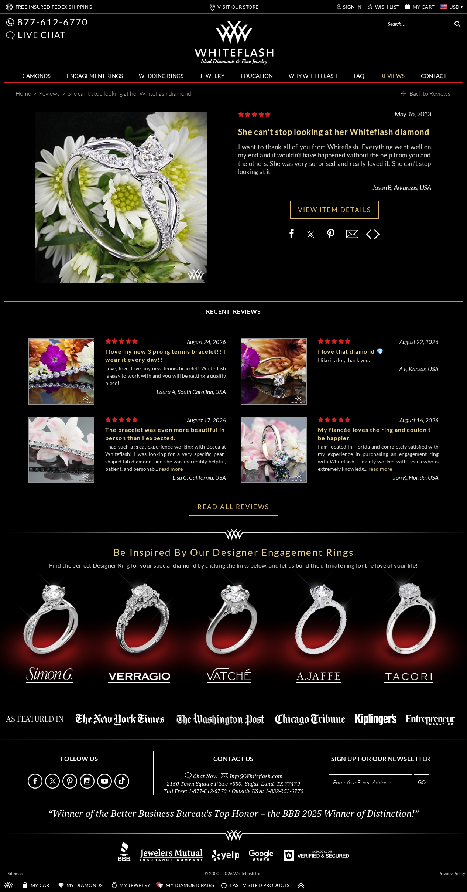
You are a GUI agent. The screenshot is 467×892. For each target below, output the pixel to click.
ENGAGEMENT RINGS (95, 75)
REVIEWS (392, 75)
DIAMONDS (35, 75)
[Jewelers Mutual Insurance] (171, 859)
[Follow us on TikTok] (122, 786)
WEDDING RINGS (161, 75)
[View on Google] (261, 859)
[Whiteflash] (234, 43)
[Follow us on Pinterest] (70, 786)
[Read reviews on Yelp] (225, 859)
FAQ (359, 75)
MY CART (424, 7)
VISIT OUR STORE (237, 7)
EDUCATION (257, 75)
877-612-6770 (52, 21)
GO (422, 782)
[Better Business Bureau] (124, 859)
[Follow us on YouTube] (105, 786)
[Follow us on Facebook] (36, 786)
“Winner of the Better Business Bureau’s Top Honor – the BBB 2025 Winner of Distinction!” (233, 813)
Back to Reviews (429, 93)
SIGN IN (352, 7)
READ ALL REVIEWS (233, 507)
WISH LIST (387, 7)
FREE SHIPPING (54, 7)
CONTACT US (233, 759)
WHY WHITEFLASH (313, 75)
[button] (10, 35)
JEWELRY (212, 75)
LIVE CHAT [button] (42, 35)
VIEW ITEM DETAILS (334, 210)
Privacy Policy (451, 873)
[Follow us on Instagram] (88, 786)
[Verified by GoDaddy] (316, 859)
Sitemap (15, 873)
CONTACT (434, 75)
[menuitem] (35, 76)
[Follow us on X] (53, 786)
